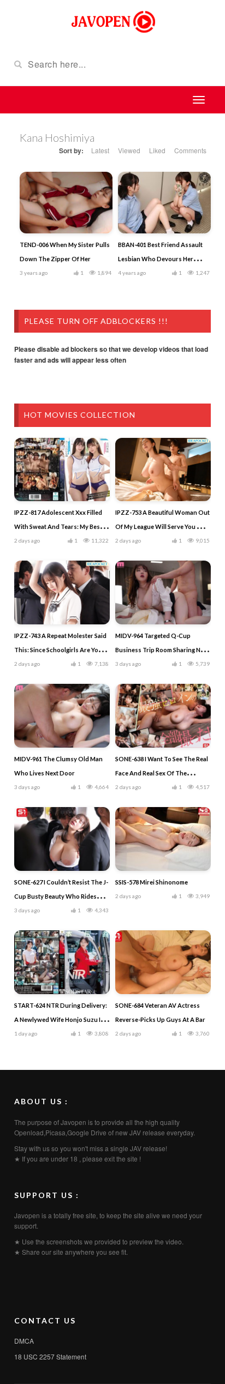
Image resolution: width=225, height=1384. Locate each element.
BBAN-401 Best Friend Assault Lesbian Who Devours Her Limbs (160, 258)
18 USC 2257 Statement (50, 1356)
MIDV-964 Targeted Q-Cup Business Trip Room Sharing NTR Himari (162, 649)
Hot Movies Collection (79, 414)
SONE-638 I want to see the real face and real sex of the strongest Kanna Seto (161, 773)
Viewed (129, 150)
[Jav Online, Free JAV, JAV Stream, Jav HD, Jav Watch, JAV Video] (112, 20)
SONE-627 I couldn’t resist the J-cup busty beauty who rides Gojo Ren (61, 896)
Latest (100, 150)
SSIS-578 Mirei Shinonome (151, 882)
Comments (190, 150)
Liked (157, 150)
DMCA (24, 1340)
